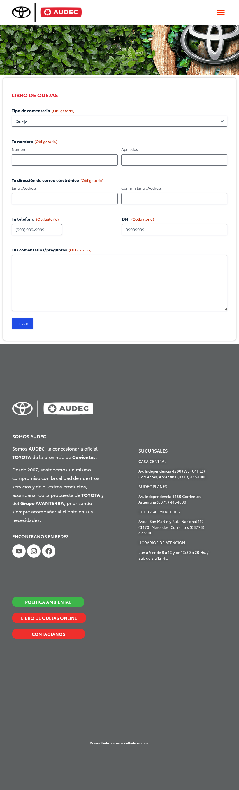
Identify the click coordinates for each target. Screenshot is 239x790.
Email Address (24, 188)
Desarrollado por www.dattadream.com (119, 742)
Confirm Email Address (141, 188)
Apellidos (129, 149)
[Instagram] (34, 551)
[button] (220, 12)
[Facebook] (48, 551)
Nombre (19, 149)
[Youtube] (19, 551)
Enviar (22, 323)
